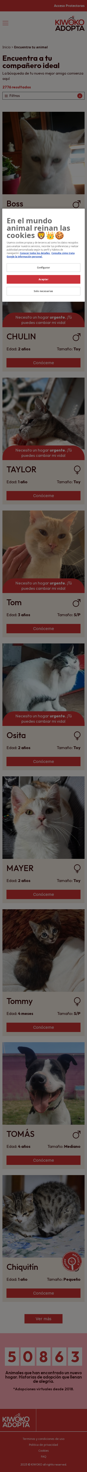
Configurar (43, 267)
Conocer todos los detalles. (35, 252)
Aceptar (44, 279)
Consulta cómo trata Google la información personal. (41, 254)
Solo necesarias (43, 290)
